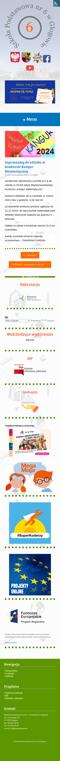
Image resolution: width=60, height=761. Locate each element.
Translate (50, 320)
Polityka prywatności (14, 693)
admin (35, 175)
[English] (6, 317)
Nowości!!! (30, 255)
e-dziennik (10, 673)
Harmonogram (11, 642)
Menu (32, 119)
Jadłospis (9, 676)
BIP (7, 695)
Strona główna (11, 670)
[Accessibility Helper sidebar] (56, 3)
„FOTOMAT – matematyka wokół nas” (30, 264)
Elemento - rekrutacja (14, 698)
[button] (32, 277)
